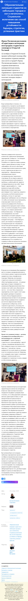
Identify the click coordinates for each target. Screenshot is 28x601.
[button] (25, 138)
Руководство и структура (6, 570)
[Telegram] (4, 479)
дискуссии (12, 510)
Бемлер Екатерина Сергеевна (14, 501)
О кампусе (4, 566)
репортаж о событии (15, 518)
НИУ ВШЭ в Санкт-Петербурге (10, 1)
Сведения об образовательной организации (11, 568)
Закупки (3, 580)
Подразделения (4, 572)
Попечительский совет (6, 576)
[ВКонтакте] (2, 479)
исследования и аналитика (16, 512)
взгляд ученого (13, 515)
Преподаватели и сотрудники (7, 574)
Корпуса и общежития (6, 578)
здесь (12, 589)
